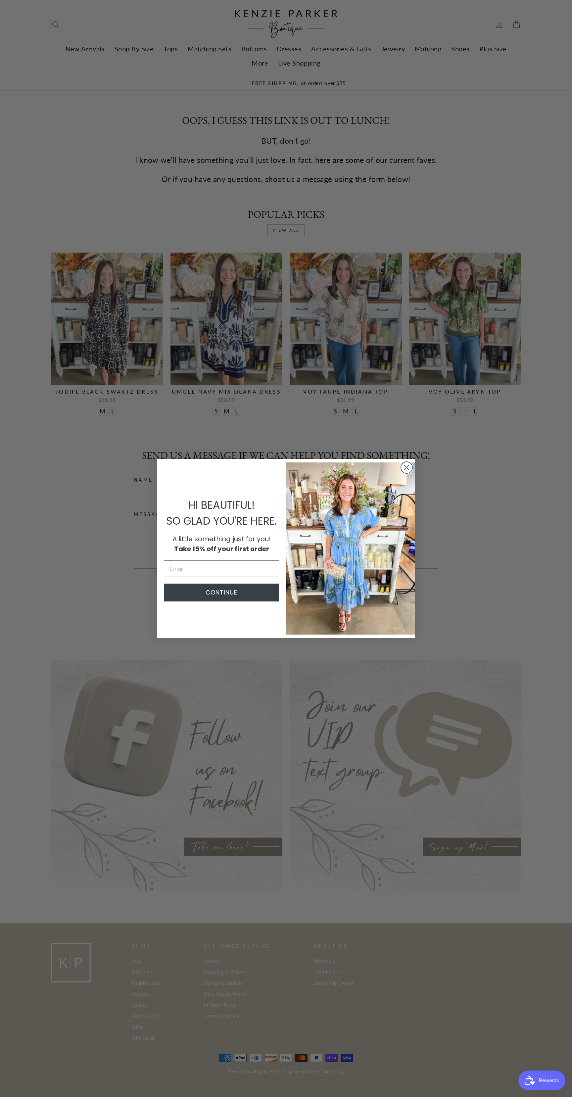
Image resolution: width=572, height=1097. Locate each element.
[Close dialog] (406, 467)
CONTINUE (221, 592)
